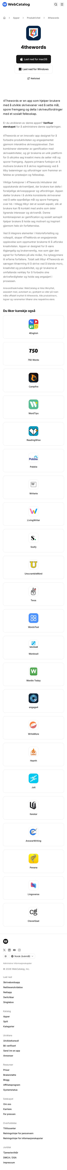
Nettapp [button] (7, 992)
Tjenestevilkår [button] (10, 1152)
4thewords (53, 17)
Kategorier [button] (8, 1026)
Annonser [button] (8, 1055)
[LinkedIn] (9, 950)
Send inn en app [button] (11, 1050)
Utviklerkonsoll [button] (11, 1040)
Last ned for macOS (35, 59)
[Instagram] (19, 950)
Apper (16, 17)
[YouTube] (14, 950)
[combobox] (22, 956)
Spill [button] (5, 1021)
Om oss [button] (7, 1104)
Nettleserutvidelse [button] (13, 987)
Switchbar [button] (8, 997)
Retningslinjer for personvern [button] (18, 1133)
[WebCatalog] (5, 941)
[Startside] (16, 4)
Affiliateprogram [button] (11, 1084)
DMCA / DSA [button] (10, 1157)
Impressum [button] (9, 1162)
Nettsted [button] (35, 78)
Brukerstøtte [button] (9, 1075)
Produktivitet (33, 17)
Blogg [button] (6, 1080)
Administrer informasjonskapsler (17, 963)
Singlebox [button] (8, 1002)
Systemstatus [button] (10, 1089)
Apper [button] (6, 1016)
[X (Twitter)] (4, 950)
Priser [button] (6, 1070)
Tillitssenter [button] (9, 1128)
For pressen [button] (9, 1114)
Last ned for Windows (36, 69)
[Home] (4, 18)
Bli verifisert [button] (9, 1045)
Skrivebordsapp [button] (11, 982)
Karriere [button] (7, 1109)
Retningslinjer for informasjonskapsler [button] (23, 1138)
